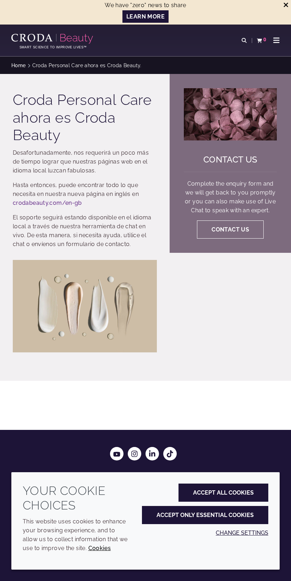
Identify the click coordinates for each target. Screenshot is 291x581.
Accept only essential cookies (205, 515)
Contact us (230, 160)
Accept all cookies (223, 492)
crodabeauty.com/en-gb (47, 202)
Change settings (242, 532)
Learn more (145, 16)
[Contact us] (230, 114)
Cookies (99, 548)
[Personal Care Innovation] (53, 39)
